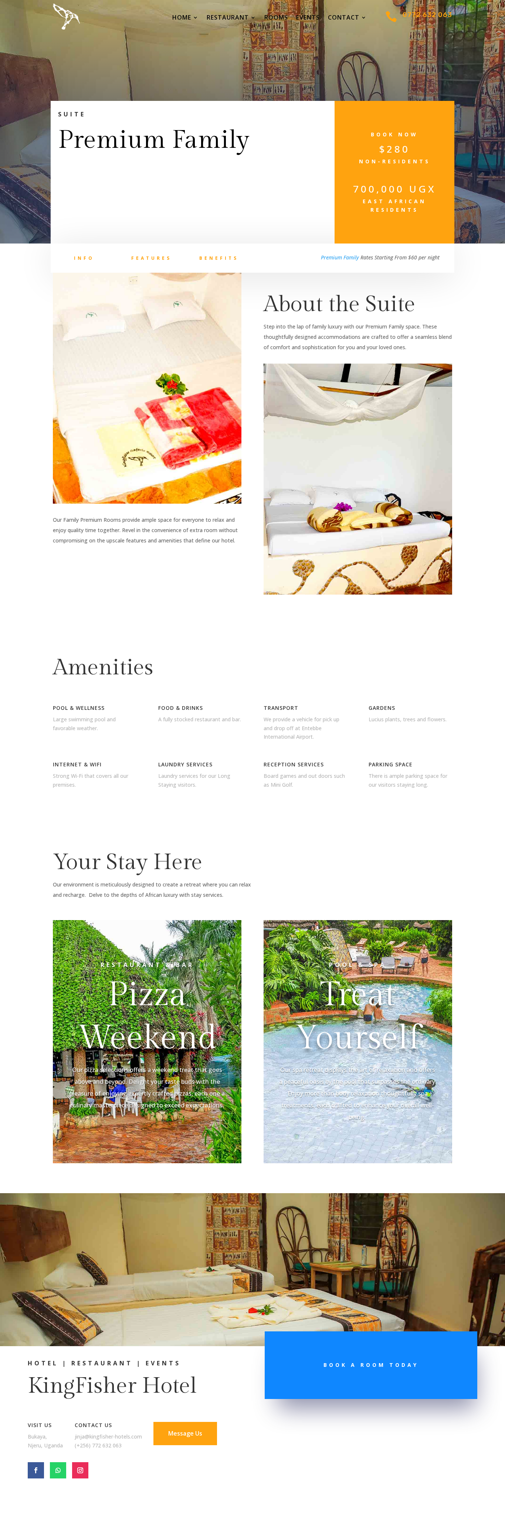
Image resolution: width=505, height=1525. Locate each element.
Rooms (276, 18)
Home (181, 18)
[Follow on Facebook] (36, 1470)
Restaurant (228, 18)
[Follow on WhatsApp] (58, 1470)
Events (308, 18)
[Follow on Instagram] (80, 1470)
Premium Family (340, 257)
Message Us (185, 1433)
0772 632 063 (427, 15)
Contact (343, 18)
